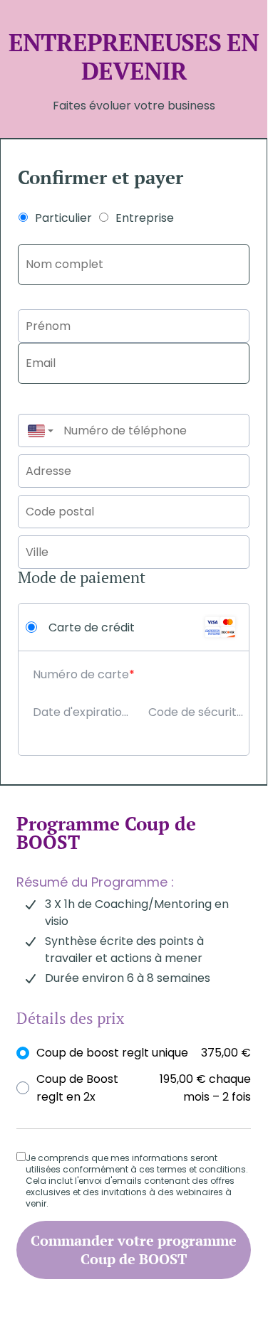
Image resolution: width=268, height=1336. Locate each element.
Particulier (63, 218)
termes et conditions (200, 1169)
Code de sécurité (196, 712)
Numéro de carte (81, 674)
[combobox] (37, 430)
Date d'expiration (81, 712)
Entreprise (144, 218)
